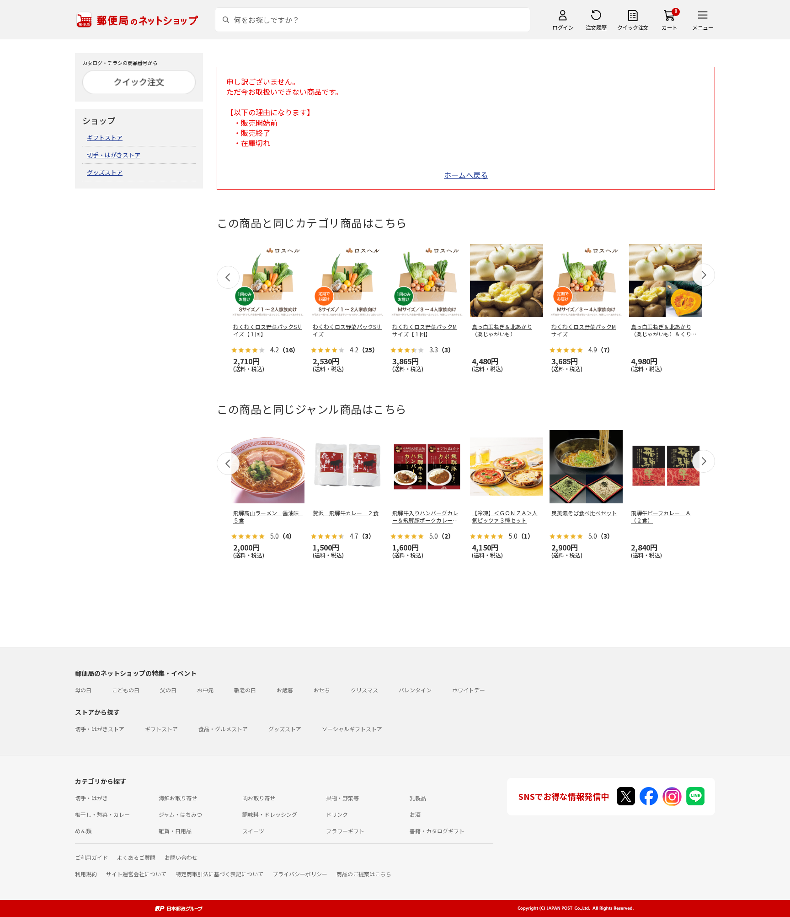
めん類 (83, 831)
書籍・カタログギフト (437, 831)
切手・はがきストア (113, 155)
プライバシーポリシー (299, 874)
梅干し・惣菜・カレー (102, 814)
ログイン (562, 27)
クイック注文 (633, 27)
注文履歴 (596, 27)
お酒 (415, 814)
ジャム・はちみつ (180, 814)
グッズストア (105, 172)
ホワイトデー (468, 690)
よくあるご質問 (136, 857)
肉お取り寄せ (258, 798)
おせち (322, 690)
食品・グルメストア (223, 729)
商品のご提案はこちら (363, 874)
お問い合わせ (181, 857)
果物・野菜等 (342, 798)
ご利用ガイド (91, 857)
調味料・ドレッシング (269, 814)
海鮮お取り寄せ (178, 798)
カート (670, 27)
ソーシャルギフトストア (352, 729)
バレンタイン (415, 690)
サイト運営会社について (136, 874)
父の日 (168, 690)
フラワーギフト (345, 831)
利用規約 (86, 874)
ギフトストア (105, 137)
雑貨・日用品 (175, 831)
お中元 (205, 690)
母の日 (83, 690)
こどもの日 (125, 690)
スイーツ (253, 831)
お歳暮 (285, 690)
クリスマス (364, 690)
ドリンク (337, 814)
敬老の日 (245, 690)
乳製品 (418, 798)
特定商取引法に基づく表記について (219, 874)
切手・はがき (91, 798)
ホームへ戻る (466, 174)
